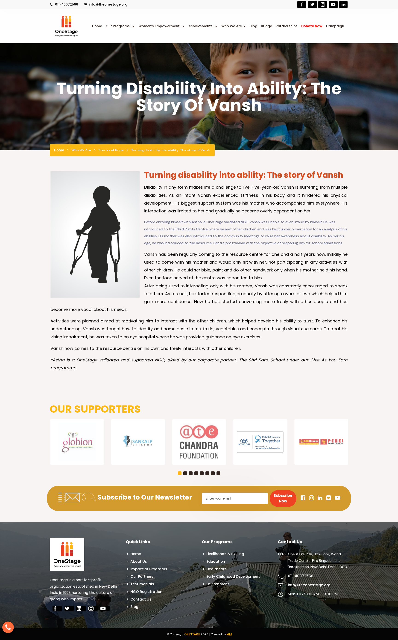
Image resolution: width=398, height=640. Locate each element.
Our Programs (118, 26)
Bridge (266, 26)
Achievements (201, 26)
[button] (179, 473)
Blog (253, 26)
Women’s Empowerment (159, 26)
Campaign (335, 26)
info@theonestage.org (107, 4)
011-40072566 (66, 4)
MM (229, 634)
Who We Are (231, 26)
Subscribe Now (283, 498)
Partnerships (287, 26)
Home (97, 26)
